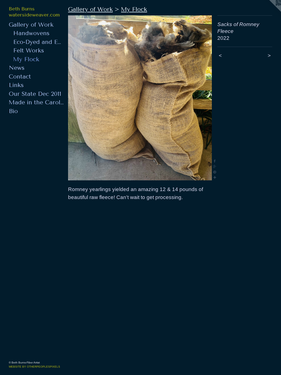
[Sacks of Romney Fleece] (140, 98)
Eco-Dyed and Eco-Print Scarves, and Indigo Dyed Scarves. (38, 42)
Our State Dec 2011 (35, 94)
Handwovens (31, 33)
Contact (20, 76)
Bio (13, 111)
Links (16, 85)
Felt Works (28, 50)
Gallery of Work (31, 24)
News (16, 68)
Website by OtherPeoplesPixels (34, 366)
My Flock (26, 59)
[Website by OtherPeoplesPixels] (270, 11)
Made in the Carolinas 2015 (36, 102)
